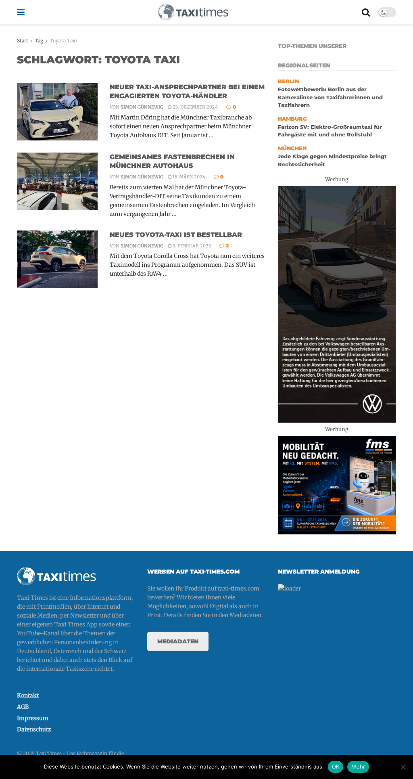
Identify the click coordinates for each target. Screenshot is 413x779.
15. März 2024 (188, 177)
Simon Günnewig (142, 107)
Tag (39, 41)
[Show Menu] (21, 12)
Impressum (32, 718)
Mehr (358, 766)
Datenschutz (34, 729)
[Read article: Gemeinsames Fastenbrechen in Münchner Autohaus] (57, 181)
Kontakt (28, 695)
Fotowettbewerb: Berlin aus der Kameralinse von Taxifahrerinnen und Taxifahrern (330, 97)
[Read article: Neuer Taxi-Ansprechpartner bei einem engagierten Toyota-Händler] (57, 111)
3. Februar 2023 (191, 246)
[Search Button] (366, 12)
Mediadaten (177, 641)
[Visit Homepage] (193, 12)
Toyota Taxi (63, 41)
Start (22, 41)
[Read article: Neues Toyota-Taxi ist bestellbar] (57, 259)
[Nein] (403, 767)
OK (336, 766)
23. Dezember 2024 (194, 107)
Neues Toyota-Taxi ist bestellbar (176, 235)
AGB (23, 706)
